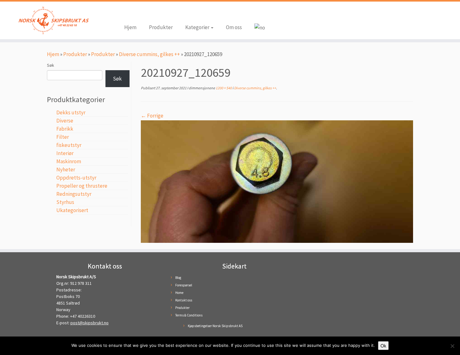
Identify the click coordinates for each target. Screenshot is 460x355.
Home (179, 292)
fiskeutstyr (68, 145)
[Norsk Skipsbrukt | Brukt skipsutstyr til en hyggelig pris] (53, 20)
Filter (62, 136)
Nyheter (65, 169)
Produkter (161, 27)
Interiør (65, 153)
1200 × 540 (223, 88)
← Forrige (152, 115)
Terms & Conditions (188, 315)
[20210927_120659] (277, 180)
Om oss (234, 27)
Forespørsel (183, 285)
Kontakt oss (183, 300)
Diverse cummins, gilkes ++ (149, 54)
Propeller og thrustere (81, 185)
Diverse (64, 120)
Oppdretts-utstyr (76, 177)
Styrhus (65, 202)
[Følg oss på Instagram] (138, 13)
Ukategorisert (72, 210)
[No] (452, 346)
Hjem (130, 27)
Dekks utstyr (70, 112)
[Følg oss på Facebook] (129, 13)
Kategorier (197, 27)
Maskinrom (68, 161)
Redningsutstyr (73, 194)
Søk (50, 65)
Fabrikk (64, 128)
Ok (383, 345)
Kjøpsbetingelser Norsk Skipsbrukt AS (215, 326)
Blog (178, 277)
